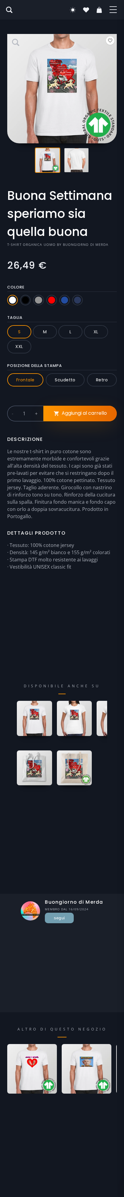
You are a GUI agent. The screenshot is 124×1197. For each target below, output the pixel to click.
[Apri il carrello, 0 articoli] (99, 10)
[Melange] (38, 300)
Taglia (15, 317)
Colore (15, 287)
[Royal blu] (64, 300)
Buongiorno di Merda (86, 244)
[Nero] (25, 300)
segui (59, 917)
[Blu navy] (77, 300)
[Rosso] (51, 300)
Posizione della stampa (34, 365)
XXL (19, 347)
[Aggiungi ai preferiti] (110, 40)
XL (96, 332)
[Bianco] (12, 300)
